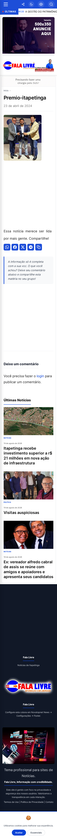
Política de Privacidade (32, 802)
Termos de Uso (11, 802)
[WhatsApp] (7, 247)
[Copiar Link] (38, 247)
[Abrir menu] (5, 4)
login (40, 376)
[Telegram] (30, 247)
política (7, 502)
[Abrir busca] (51, 4)
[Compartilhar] (23, 4)
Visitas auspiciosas (21, 512)
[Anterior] (5, 36)
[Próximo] (51, 36)
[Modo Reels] (41, 4)
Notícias (7, 438)
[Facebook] (15, 247)
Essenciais (36, 832)
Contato (49, 802)
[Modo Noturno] (31, 4)
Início (6, 90)
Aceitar (19, 832)
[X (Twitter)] (22, 247)
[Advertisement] (28, 194)
